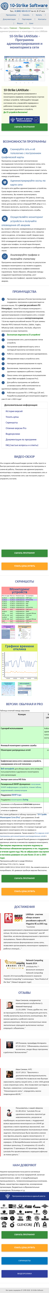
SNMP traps (16, 795)
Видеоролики (13, 434)
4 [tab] (28, 83)
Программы (11, 15)
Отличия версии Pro (16, 428)
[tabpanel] (24, 68)
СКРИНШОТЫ (25, 1261)
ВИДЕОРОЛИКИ (24, 1274)
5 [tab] (32, 83)
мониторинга (19, 800)
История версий (14, 411)
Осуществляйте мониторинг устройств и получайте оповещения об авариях (22, 221)
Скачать (26, 15)
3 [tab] (24, 83)
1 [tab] (16, 83)
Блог (31, 24)
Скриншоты (12, 422)
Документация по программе (21, 439)
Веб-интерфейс (7, 769)
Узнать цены (12, 417)
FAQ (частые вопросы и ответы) (22, 445)
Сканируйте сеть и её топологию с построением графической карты (21, 153)
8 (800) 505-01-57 (22, 11)
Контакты (42, 19)
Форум (20, 24)
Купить (39, 15)
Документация (9, 19)
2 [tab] (20, 83)
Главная (13, 28)
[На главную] (24, 6)
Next (47, 68)
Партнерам (27, 19)
